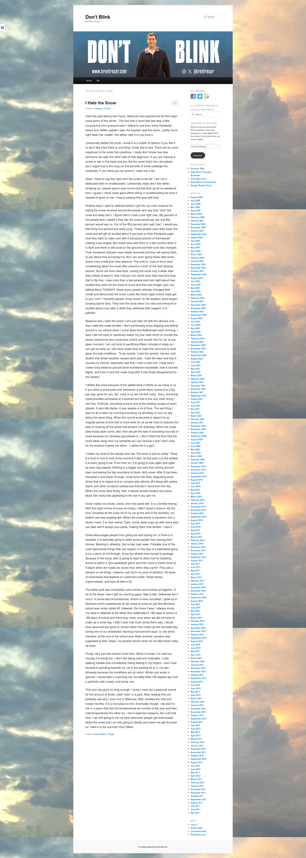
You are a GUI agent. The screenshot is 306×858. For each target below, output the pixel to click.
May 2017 (195, 570)
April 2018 (195, 533)
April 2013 (195, 735)
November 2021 (198, 388)
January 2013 (197, 745)
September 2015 (198, 637)
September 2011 (198, 799)
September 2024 (198, 274)
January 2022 (197, 382)
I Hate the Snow (100, 103)
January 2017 (197, 583)
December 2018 (198, 506)
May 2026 (195, 207)
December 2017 (198, 547)
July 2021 (195, 402)
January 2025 (197, 260)
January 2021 (197, 422)
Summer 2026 (197, 168)
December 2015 (198, 627)
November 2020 (198, 429)
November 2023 (198, 308)
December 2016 (198, 587)
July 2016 (195, 604)
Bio (98, 80)
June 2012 (195, 769)
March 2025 (196, 254)
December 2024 (198, 264)
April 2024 (195, 291)
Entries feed (196, 827)
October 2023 (197, 311)
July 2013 (195, 725)
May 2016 (195, 610)
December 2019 (198, 466)
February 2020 (197, 459)
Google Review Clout (201, 185)
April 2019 (195, 493)
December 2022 (198, 345)
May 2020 (195, 449)
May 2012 (195, 772)
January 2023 (197, 341)
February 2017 (197, 580)
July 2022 (195, 361)
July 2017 (195, 563)
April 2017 (195, 573)
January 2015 (197, 664)
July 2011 (195, 806)
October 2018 (197, 513)
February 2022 (197, 378)
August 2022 (197, 358)
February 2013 (197, 742)
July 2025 (195, 240)
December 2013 (198, 708)
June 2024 (195, 284)
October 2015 (197, 634)
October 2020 (197, 432)
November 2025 (198, 227)
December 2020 (198, 425)
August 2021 (197, 398)
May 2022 (195, 368)
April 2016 (195, 614)
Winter (103, 734)
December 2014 (198, 668)
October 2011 (197, 795)
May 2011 (195, 812)
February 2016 (197, 620)
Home (89, 80)
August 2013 (197, 721)
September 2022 (198, 355)
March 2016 (196, 617)
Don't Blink (97, 16)
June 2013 (195, 728)
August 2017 (197, 560)
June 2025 (195, 244)
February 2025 (197, 257)
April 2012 (195, 775)
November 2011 (198, 792)
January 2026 (197, 220)
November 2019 (198, 469)
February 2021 (197, 419)
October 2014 (197, 674)
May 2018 (195, 530)
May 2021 (195, 408)
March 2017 (196, 577)
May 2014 (195, 691)
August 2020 (197, 439)
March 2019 (196, 496)
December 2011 (198, 789)
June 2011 (195, 809)
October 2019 (197, 472)
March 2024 (196, 294)
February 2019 (197, 499)
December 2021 (198, 385)
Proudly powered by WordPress (153, 846)
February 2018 (197, 540)
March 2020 (196, 456)
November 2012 (198, 752)
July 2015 (195, 644)
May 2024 (195, 287)
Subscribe (197, 155)
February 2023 (197, 338)
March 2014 (196, 698)
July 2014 (195, 684)
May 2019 (195, 489)
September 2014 (198, 678)
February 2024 (197, 297)
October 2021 (197, 392)
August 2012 (197, 762)
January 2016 (197, 624)
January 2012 (197, 785)
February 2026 (197, 217)
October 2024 (197, 271)
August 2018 (197, 520)
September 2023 (198, 314)
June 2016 (195, 607)
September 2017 (198, 557)
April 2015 (195, 654)
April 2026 (195, 210)
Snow (96, 734)
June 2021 (195, 405)
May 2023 (195, 328)
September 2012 (198, 758)
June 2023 (195, 324)
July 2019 (195, 483)
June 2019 (195, 486)
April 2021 (195, 412)
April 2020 (195, 452)
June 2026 (195, 203)
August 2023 (197, 318)
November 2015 (198, 631)
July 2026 (195, 200)
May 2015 (195, 651)
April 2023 (195, 331)
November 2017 (198, 550)
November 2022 (198, 348)
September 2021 (198, 395)
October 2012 (197, 755)
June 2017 (195, 567)
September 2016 (198, 597)
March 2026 (196, 213)
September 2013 (198, 718)
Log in (194, 824)
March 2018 (196, 536)
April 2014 (195, 694)
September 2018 (198, 516)
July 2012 (195, 765)
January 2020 (197, 462)
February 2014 (197, 701)
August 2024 (197, 277)
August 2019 (197, 479)
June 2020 (195, 446)
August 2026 (197, 197)
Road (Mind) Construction (203, 181)
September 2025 (198, 234)
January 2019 (197, 503)
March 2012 (196, 779)
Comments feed (198, 831)
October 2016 (197, 594)
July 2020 (195, 442)
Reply (110, 734)
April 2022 (195, 371)
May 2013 (195, 731)
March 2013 (196, 738)
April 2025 (195, 250)
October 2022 (197, 351)
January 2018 (197, 543)
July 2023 (195, 321)
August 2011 (197, 802)
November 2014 (198, 671)
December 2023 (198, 304)
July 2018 (195, 523)
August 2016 (197, 600)
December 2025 (198, 224)
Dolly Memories (198, 178)
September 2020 (198, 435)
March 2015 (196, 658)
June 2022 (195, 365)
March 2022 (196, 375)
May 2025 (195, 247)
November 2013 (198, 711)
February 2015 (197, 661)
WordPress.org (198, 834)
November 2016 (198, 590)
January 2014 (197, 705)
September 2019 (198, 476)
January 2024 (197, 301)
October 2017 (197, 553)
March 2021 (196, 415)
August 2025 (197, 237)
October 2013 (197, 715)
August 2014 (197, 681)
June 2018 (195, 526)
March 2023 (196, 335)
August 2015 (197, 641)
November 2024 (198, 267)
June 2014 (195, 688)
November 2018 (198, 509)
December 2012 (198, 748)
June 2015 (195, 647)
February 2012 (197, 782)
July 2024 (195, 281)
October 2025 (197, 230)
